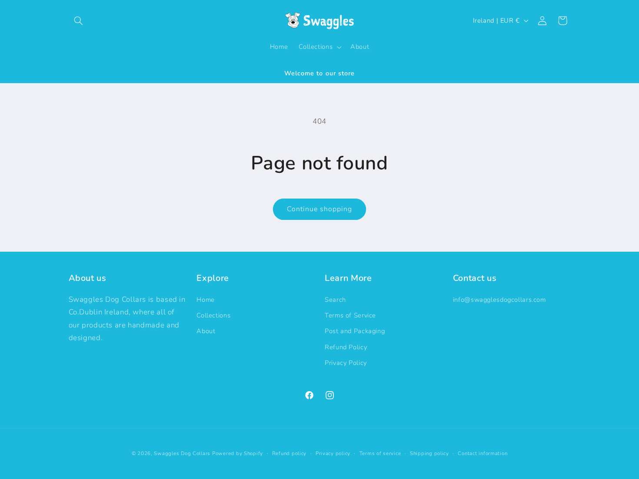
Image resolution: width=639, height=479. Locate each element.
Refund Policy (346, 347)
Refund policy (289, 453)
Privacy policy (333, 453)
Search (335, 299)
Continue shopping (320, 209)
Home (205, 299)
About (205, 331)
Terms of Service (350, 315)
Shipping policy (429, 453)
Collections (213, 315)
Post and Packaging (355, 331)
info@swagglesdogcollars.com (499, 299)
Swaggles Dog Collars (182, 453)
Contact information (482, 453)
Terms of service (380, 453)
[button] (79, 20)
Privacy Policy (346, 362)
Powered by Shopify (237, 453)
